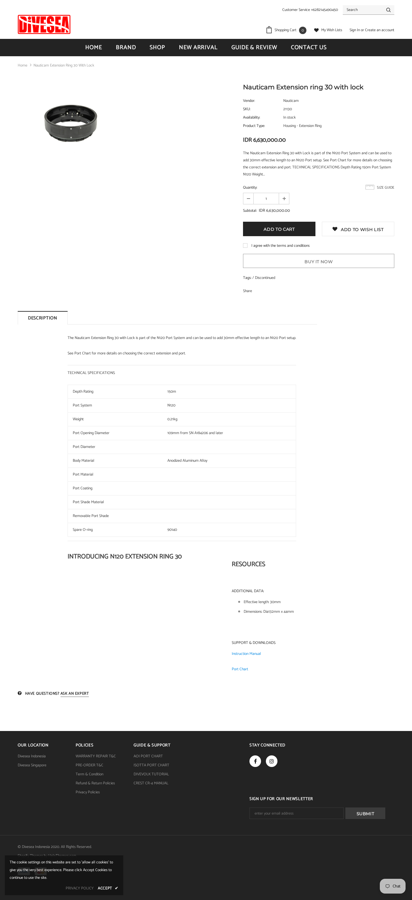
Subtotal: (250, 211)
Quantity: (250, 187)
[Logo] (44, 24)
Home (22, 65)
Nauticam (291, 101)
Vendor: (249, 101)
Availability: (251, 117)
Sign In (355, 30)
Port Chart (240, 669)
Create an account (379, 30)
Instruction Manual (246, 654)
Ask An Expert (75, 694)
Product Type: (254, 126)
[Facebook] (255, 761)
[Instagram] (271, 761)
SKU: (246, 109)
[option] (71, 122)
